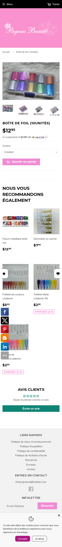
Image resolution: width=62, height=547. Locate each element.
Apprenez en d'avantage (15, 532)
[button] (31, 137)
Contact (31, 469)
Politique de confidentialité (31, 451)
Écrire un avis (31, 408)
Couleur (6, 145)
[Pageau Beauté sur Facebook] (31, 490)
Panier (56, 4)
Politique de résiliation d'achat (31, 455)
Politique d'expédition (31, 446)
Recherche (31, 460)
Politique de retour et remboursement (31, 441)
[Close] (59, 515)
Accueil (6, 51)
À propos (31, 464)
